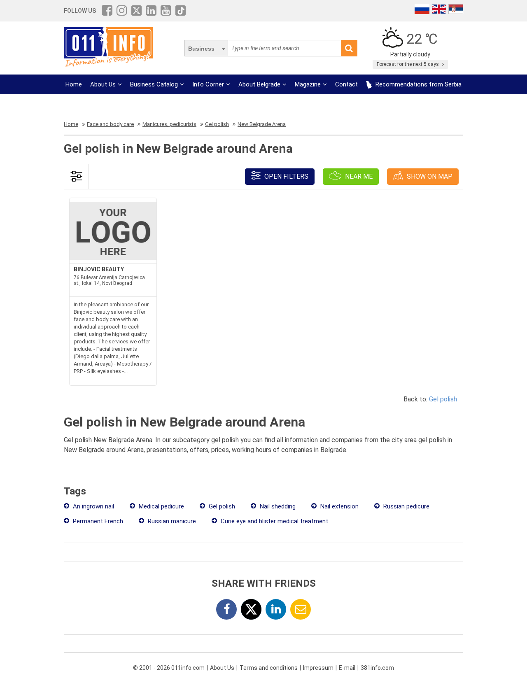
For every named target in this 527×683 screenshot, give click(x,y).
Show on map (428, 176)
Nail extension (339, 506)
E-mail (347, 667)
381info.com (377, 667)
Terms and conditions (269, 667)
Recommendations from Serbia (418, 84)
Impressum (318, 667)
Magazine (308, 84)
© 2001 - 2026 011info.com (169, 667)
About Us (103, 84)
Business (201, 48)
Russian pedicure (405, 506)
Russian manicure (171, 521)
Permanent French (97, 521)
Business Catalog (154, 84)
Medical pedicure (160, 506)
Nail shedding (277, 506)
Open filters (285, 176)
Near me (358, 176)
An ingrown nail (92, 506)
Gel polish (443, 399)
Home (73, 84)
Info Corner (208, 84)
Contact (346, 84)
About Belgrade (259, 84)
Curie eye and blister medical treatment (273, 521)
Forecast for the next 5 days (408, 64)
